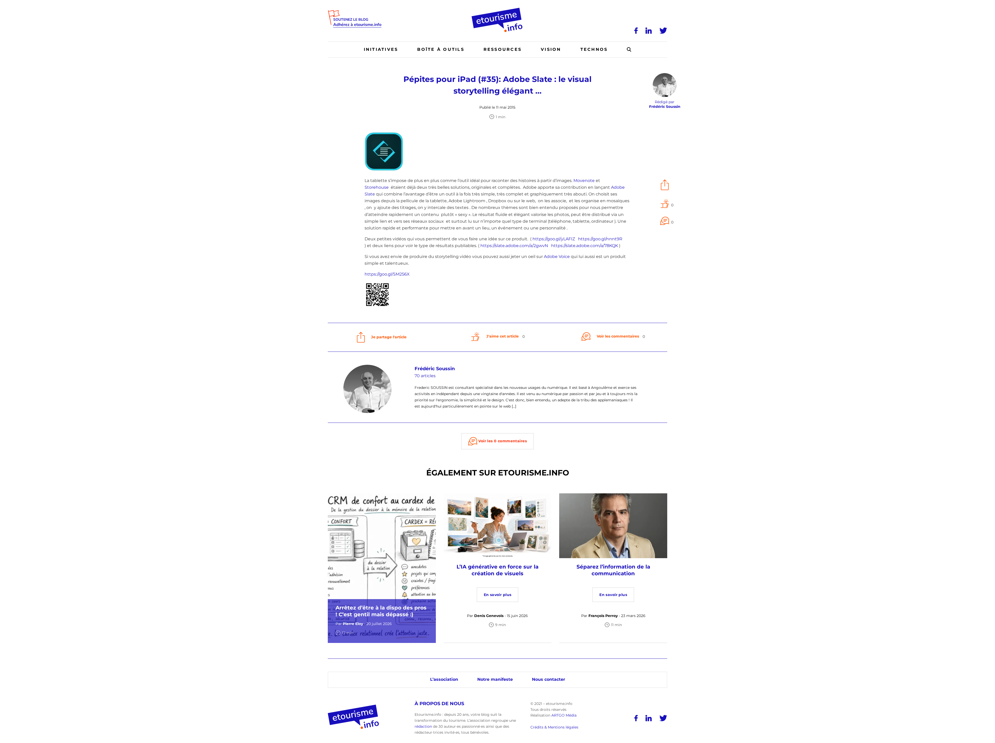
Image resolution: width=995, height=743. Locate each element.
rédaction (423, 726)
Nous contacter (548, 679)
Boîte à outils (440, 49)
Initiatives (381, 49)
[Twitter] (663, 30)
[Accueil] (498, 9)
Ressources (503, 49)
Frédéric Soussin (435, 369)
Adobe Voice (557, 256)
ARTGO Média (564, 715)
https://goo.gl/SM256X (387, 274)
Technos (594, 49)
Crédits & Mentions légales (554, 727)
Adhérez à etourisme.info (357, 24)
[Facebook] (636, 30)
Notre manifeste (495, 679)
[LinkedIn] (648, 30)
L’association (444, 679)
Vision (551, 49)
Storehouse (377, 187)
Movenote (584, 180)
